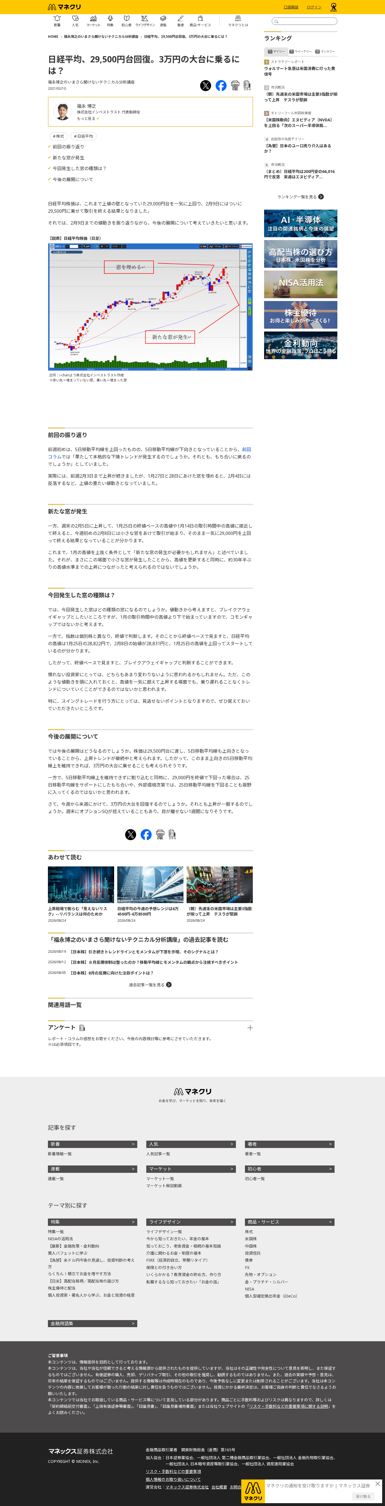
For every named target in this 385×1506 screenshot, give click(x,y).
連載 (55, 1169)
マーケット (160, 1169)
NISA (249, 1289)
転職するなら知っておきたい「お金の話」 (183, 1282)
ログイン (314, 7)
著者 (252, 1144)
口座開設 (291, 7)
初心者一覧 (255, 1178)
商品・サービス (263, 1222)
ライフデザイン (165, 1222)
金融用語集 (62, 1323)
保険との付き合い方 (164, 1267)
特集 (55, 1222)
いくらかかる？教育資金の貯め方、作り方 (183, 1274)
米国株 (251, 1238)
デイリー (279, 51)
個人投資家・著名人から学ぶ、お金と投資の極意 (91, 1295)
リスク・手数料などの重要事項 (173, 1471)
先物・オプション (260, 1274)
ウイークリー (303, 51)
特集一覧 (56, 1231)
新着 (55, 1144)
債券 (249, 1260)
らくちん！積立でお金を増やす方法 (79, 1273)
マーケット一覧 (160, 1178)
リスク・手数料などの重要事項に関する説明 (288, 1406)
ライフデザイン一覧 (164, 1231)
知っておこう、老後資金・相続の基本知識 (183, 1246)
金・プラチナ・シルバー (266, 1282)
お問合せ (237, 1487)
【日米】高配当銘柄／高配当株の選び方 (83, 1281)
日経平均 (85, 136)
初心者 (254, 1169)
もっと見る (86, 118)
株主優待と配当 (62, 1288)
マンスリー (328, 51)
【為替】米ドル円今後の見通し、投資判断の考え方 (91, 1263)
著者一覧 (253, 1153)
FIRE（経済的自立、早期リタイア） (178, 1260)
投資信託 (253, 1253)
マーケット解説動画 (164, 1185)
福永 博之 (86, 106)
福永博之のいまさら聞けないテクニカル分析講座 (101, 36)
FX (247, 1267)
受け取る (363, 1496)
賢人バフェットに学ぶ (67, 1253)
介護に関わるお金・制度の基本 (174, 1253)
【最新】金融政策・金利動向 (73, 1246)
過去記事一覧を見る (147, 984)
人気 (153, 1144)
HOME (53, 36)
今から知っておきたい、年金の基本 (177, 1238)
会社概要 (219, 1487)
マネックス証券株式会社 (187, 1487)
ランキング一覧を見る (297, 196)
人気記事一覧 (158, 1153)
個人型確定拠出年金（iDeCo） (272, 1296)
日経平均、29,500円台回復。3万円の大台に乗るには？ (186, 36)
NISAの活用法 (60, 1238)
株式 (60, 136)
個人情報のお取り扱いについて (173, 1479)
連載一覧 (56, 1178)
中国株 (251, 1246)
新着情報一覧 (60, 1153)
